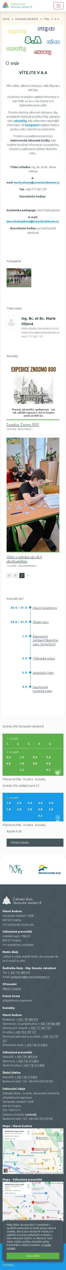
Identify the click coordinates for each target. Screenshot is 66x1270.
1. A (8, 802)
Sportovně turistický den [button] (42, 689)
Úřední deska (20, 842)
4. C (40, 815)
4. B (40, 809)
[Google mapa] (33, 1151)
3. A (30, 802)
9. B (48, 763)
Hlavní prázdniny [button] (45, 608)
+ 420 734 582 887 (49, 1023)
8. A (56, 19)
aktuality (20, 120)
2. (18, 743)
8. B (35, 763)
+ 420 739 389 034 (26, 1056)
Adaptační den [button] (43, 673)
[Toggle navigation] (58, 5)
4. (39, 743)
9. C (48, 769)
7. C (22, 769)
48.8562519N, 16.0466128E (20, 924)
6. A (8, 757)
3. (29, 743)
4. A (40, 802)
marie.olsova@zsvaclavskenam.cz (37, 182)
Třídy (46, 19)
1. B (8, 809)
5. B (51, 809)
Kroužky (40, 779)
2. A (19, 802)
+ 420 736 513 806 (33, 1065)
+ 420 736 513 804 (36, 1044)
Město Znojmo (12, 988)
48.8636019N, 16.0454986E (20, 945)
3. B (30, 809)
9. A (48, 757)
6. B (8, 763)
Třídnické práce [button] (44, 658)
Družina (28, 779)
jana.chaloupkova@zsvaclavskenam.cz (33, 221)
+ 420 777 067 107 (40, 1027)
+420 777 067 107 (32, 336)
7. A (22, 757)
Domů (6, 19)
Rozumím (33, 1256)
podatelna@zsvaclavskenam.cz (30, 976)
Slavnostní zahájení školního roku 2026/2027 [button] (45, 640)
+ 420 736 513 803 (26, 1077)
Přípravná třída (12, 779)
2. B (19, 809)
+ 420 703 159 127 (25, 1032)
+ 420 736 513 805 (27, 1061)
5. (50, 743)
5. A (51, 802)
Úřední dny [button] (41, 622)
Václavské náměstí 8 (26, 19)
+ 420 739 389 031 (19, 972)
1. (7, 743)
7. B (22, 763)
